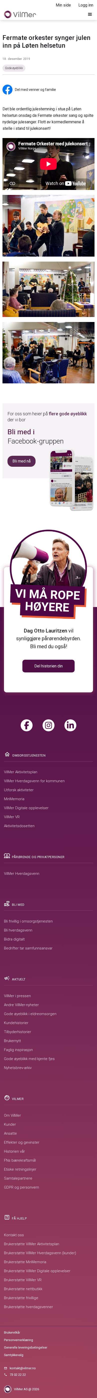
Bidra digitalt (14, 939)
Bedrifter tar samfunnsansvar (28, 948)
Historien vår (14, 1151)
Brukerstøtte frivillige (21, 1298)
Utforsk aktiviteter (19, 790)
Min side (63, 5)
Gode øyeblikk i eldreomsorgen (30, 1014)
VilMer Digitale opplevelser (26, 808)
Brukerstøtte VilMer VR (23, 1280)
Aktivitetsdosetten (19, 826)
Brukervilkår (12, 1332)
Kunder (10, 1124)
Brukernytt (12, 1041)
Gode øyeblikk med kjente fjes (29, 1059)
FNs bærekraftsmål (20, 1160)
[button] (90, 14)
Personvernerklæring (18, 1340)
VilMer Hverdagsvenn (21, 873)
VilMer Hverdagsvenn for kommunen (34, 781)
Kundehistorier (16, 1023)
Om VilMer (12, 1115)
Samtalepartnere (18, 1178)
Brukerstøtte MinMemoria (25, 1262)
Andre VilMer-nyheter (21, 1005)
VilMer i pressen (17, 996)
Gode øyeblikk (14, 68)
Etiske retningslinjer (20, 1169)
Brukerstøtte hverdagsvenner (28, 1307)
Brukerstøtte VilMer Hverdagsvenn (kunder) (40, 1253)
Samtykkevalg (13, 1355)
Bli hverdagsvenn (18, 930)
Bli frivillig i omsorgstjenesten (28, 921)
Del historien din (48, 666)
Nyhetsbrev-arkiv (18, 1068)
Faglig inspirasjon (18, 1050)
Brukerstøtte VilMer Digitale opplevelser (37, 1271)
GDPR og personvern (21, 1187)
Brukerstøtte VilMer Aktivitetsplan (31, 1244)
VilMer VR (12, 817)
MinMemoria (14, 799)
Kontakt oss (14, 1235)
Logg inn (85, 5)
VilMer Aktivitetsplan (20, 772)
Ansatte (10, 1133)
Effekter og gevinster (21, 1142)
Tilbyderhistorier (17, 1032)
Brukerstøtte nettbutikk (23, 1289)
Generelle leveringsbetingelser (25, 1347)
